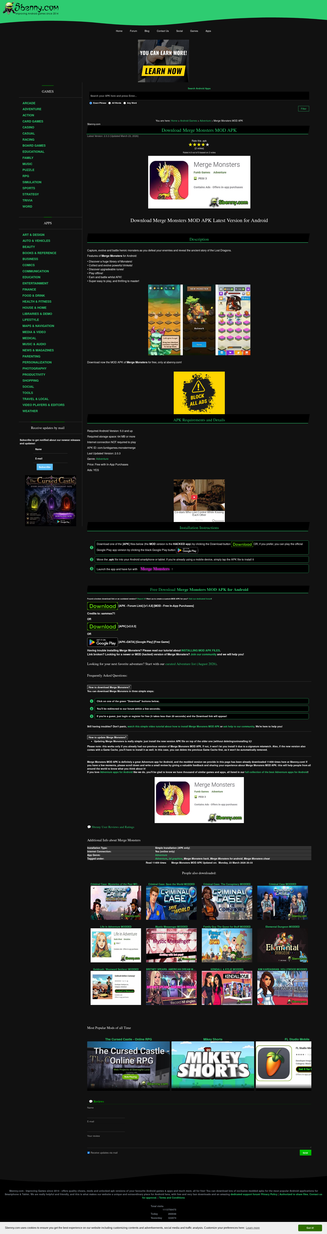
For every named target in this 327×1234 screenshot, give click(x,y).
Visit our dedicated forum (200, 598)
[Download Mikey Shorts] (213, 1064)
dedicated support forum (245, 1194)
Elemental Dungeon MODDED (283, 926)
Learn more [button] (253, 1227)
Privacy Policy (269, 1194)
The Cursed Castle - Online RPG (128, 1039)
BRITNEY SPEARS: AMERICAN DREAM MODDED (171, 969)
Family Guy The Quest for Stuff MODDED (227, 926)
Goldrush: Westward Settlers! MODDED (116, 969)
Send (305, 1152)
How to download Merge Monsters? (109, 687)
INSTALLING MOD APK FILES (200, 650)
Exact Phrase (99, 103)
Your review (93, 1135)
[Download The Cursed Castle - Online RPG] (128, 1064)
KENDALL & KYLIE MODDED (227, 969)
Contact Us (163, 31)
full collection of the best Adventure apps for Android (276, 772)
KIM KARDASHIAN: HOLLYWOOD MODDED (282, 969)
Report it (141, 598)
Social (179, 31)
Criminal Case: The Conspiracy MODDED (227, 884)
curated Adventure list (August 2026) (190, 663)
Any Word (132, 103)
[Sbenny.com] (30, 7)
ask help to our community (238, 726)
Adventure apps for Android (116, 772)
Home (119, 31)
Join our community (203, 654)
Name (90, 1107)
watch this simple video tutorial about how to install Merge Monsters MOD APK (174, 726)
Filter (303, 108)
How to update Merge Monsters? (108, 737)
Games (194, 31)
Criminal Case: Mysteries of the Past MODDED (116, 884)
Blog (147, 31)
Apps (208, 31)
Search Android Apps (199, 88)
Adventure (102, 459)
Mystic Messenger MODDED (171, 926)
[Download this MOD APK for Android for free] (102, 605)
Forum (133, 31)
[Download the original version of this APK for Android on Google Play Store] (102, 642)
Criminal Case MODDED (282, 884)
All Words (116, 103)
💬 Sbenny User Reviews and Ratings (110, 827)
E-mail (90, 1121)
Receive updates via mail (104, 1152)
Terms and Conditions (172, 1197)
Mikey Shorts (212, 1039)
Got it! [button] (310, 1228)
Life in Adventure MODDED (115, 926)
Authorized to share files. (294, 1194)
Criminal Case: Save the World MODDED (171, 884)
